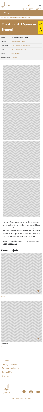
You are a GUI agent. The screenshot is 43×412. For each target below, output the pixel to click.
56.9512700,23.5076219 (18, 49)
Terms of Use (7, 372)
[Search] (28, 5)
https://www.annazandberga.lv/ (21, 45)
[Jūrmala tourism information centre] (6, 5)
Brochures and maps (10, 368)
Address (3, 41)
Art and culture (25, 17)
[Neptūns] (21, 321)
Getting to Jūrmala (9, 365)
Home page (4, 45)
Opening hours (5, 57)
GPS (2, 49)
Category (3, 53)
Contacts (5, 361)
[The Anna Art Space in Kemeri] (21, 83)
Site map (5, 376)
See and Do (4, 17)
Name (3, 37)
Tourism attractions (14, 17)
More (3, 296)
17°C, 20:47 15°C (33, 9)
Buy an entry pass (12, 13)
